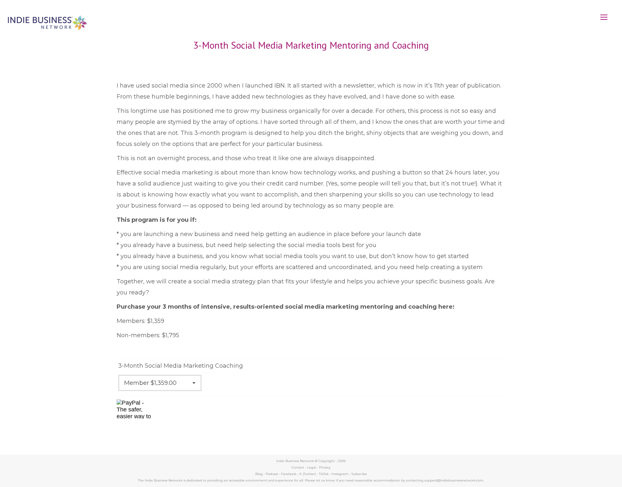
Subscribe (359, 474)
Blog (259, 474)
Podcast (272, 474)
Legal (311, 467)
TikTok (323, 474)
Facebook (288, 474)
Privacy (324, 467)
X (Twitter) (308, 474)
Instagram (339, 474)
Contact (298, 467)
